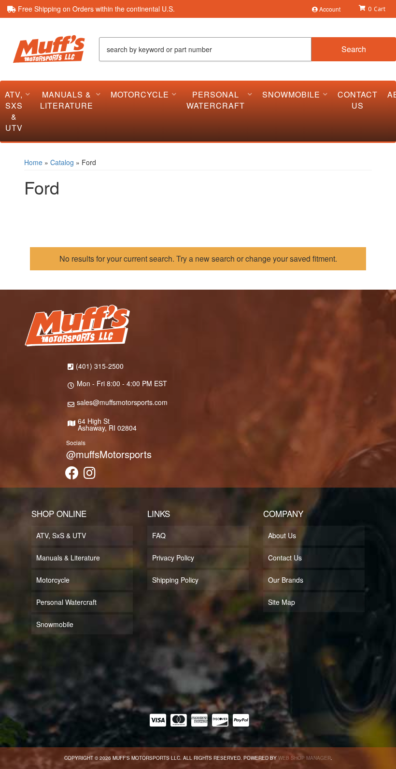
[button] (247, 49)
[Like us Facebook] (72, 475)
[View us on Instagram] (90, 475)
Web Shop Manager (304, 758)
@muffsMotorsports (109, 454)
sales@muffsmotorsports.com (122, 402)
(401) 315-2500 (100, 366)
